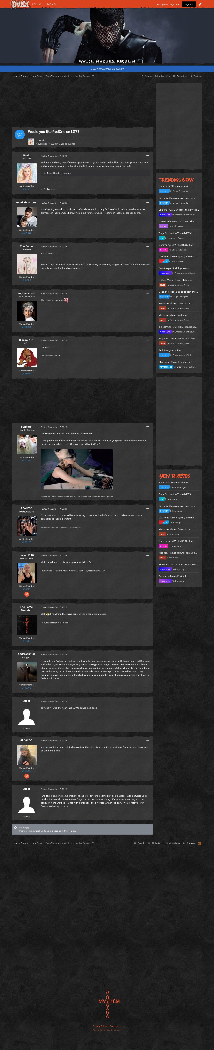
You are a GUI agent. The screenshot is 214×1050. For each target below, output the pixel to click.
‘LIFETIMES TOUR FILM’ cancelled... (178, 326)
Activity (51, 4)
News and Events (176, 237)
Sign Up (189, 4)
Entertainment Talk (182, 355)
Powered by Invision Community (107, 1029)
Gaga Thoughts (67, 143)
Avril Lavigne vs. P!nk (170, 350)
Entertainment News (185, 214)
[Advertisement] (82, 102)
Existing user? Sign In (167, 4)
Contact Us (115, 1026)
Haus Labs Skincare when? (173, 186)
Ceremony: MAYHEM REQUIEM (176, 244)
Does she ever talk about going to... (178, 291)
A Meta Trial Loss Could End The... (177, 221)
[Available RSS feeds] (199, 843)
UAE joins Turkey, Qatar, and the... (177, 256)
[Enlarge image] (77, 468)
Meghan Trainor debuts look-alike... (178, 338)
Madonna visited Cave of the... (176, 303)
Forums (37, 4)
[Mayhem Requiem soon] (107, 36)
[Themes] (200, 4)
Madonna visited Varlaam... (174, 315)
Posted (54, 155)
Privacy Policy (100, 1026)
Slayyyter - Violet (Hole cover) (175, 361)
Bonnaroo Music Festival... (173, 576)
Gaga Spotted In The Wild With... (177, 233)
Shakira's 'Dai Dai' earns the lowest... (179, 209)
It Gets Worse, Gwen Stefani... (175, 279)
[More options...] (148, 155)
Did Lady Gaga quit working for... (177, 197)
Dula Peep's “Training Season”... (176, 268)
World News (177, 226)
